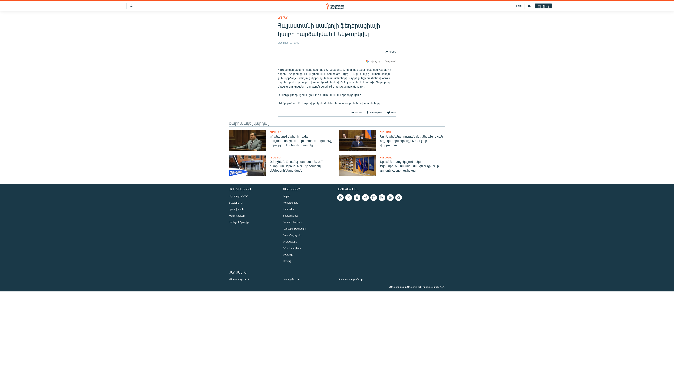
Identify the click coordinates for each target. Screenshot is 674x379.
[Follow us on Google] (398, 197)
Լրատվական (236, 209)
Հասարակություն (292, 222)
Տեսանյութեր (236, 202)
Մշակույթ (288, 254)
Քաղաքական (290, 202)
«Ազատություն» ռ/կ (239, 279)
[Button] (390, 51)
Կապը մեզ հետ (292, 279)
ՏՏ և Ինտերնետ (292, 248)
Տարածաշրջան (291, 235)
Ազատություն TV (238, 196)
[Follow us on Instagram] (373, 197)
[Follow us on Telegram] (365, 197)
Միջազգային (290, 241)
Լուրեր (283, 17)
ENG (519, 6)
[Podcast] (390, 197)
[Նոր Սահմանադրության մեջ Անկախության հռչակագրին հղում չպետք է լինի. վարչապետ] (357, 140)
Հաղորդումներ (237, 215)
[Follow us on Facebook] (340, 197)
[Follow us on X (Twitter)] (348, 197)
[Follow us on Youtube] (357, 197)
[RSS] (382, 197)
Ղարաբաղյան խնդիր (294, 228)
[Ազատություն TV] (529, 6)
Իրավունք (276, 157)
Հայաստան (276, 132)
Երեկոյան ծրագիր (239, 222)
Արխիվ (286, 261)
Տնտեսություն (290, 215)
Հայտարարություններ (350, 279)
